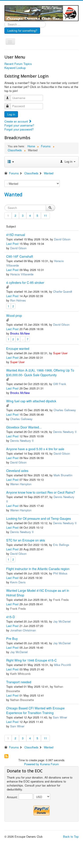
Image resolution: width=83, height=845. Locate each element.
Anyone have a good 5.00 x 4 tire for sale (35, 449)
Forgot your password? (19, 129)
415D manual (15, 234)
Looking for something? (22, 30)
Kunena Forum (49, 764)
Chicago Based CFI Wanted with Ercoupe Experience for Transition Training (35, 710)
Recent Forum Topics (18, 64)
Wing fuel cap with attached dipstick (31, 401)
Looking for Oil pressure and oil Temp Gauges (38, 518)
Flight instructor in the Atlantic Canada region (37, 569)
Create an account (16, 121)
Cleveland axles (17, 470)
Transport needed (18, 682)
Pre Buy (12, 638)
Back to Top (71, 836)
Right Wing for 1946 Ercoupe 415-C (31, 660)
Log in (11, 114)
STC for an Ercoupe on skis (25, 540)
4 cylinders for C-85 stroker (25, 282)
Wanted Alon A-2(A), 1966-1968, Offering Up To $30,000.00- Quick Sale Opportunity (40, 372)
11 (45, 215)
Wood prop (14, 315)
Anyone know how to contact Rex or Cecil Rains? (40, 492)
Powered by (31, 764)
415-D (10, 617)
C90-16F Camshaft (19, 256)
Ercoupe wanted (17, 348)
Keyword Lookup (15, 68)
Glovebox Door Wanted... (24, 427)
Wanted (13, 194)
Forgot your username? (19, 125)
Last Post (12, 243)
